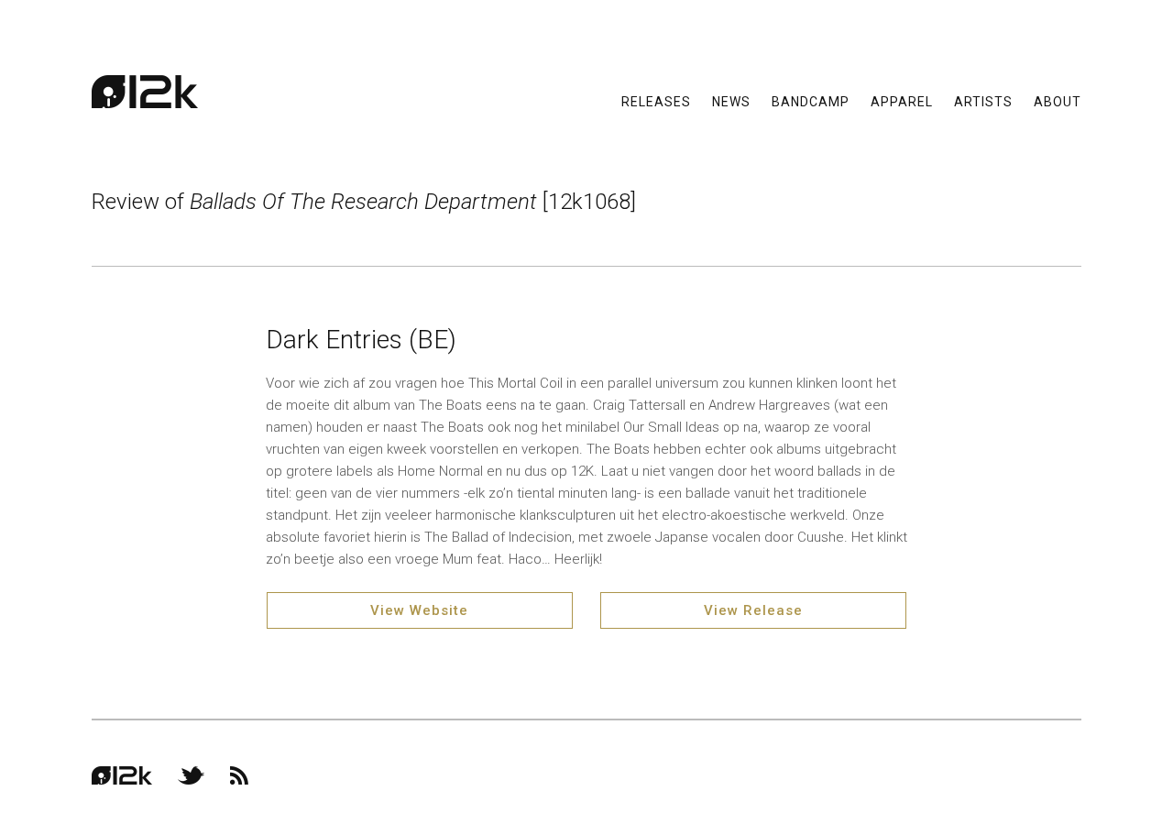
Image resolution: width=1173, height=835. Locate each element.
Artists (983, 100)
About (1057, 100)
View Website (419, 610)
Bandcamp (811, 100)
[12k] (145, 91)
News (731, 100)
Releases (656, 100)
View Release (753, 610)
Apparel (902, 100)
